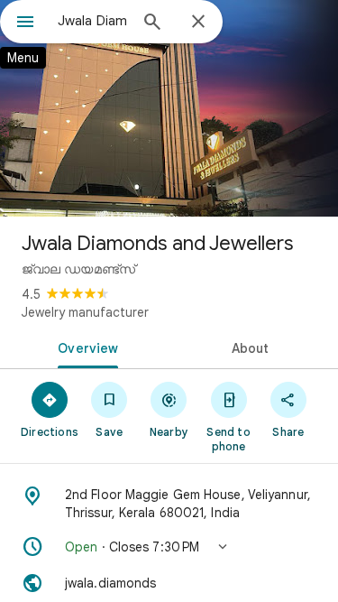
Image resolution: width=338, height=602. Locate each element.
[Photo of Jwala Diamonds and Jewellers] (169, 108)
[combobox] (92, 21)
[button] (169, 547)
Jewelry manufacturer (85, 312)
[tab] (85, 346)
